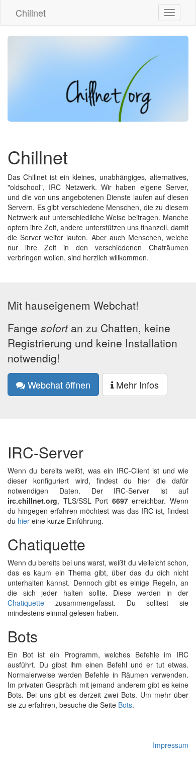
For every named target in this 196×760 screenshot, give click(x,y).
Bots (125, 705)
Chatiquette (26, 603)
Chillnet (31, 12)
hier (24, 521)
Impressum (170, 745)
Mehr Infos (136, 384)
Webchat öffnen (57, 384)
